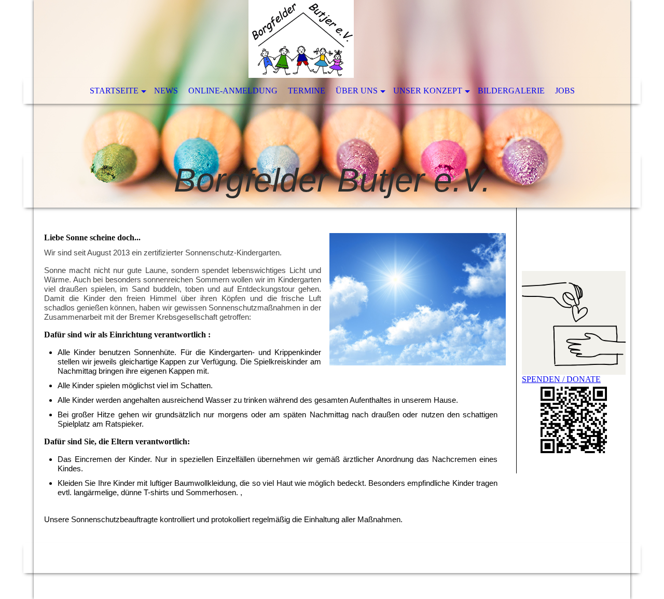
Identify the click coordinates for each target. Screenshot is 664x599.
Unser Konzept (427, 90)
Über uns (357, 90)
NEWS (166, 90)
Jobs (565, 90)
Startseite (114, 90)
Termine (306, 90)
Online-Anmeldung (233, 90)
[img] (332, 104)
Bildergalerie (511, 90)
